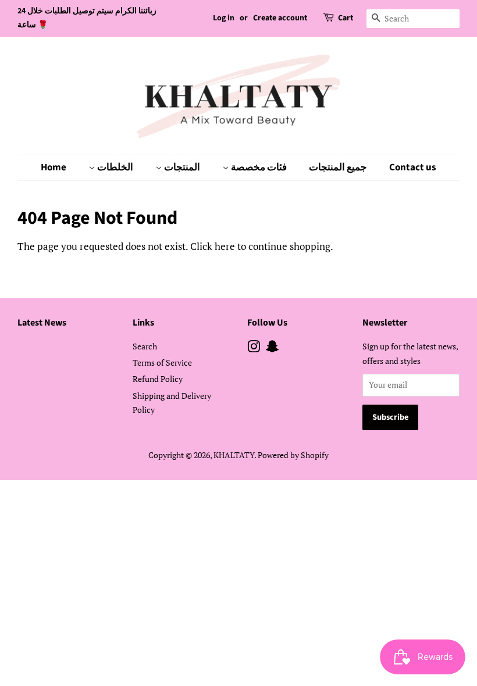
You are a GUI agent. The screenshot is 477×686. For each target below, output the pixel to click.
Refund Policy (158, 378)
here (225, 246)
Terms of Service (162, 362)
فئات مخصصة (258, 167)
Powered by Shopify (293, 454)
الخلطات (114, 167)
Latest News (41, 322)
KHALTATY (233, 454)
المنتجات (181, 167)
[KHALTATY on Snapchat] (272, 348)
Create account (280, 18)
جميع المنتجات (338, 167)
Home (53, 167)
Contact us (412, 167)
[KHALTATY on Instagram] (253, 348)
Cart (345, 18)
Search (145, 346)
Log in (223, 18)
